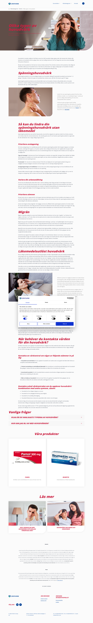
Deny (28, 323)
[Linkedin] (17, 604)
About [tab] (65, 302)
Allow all (65, 323)
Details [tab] (46, 302)
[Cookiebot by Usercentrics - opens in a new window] (68, 298)
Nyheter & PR (43, 600)
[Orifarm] (15, 596)
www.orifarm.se (60, 580)
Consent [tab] (27, 302)
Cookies (57, 602)
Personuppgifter (59, 600)
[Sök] (83, 3)
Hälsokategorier (14, 8)
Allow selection (46, 323)
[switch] (39, 319)
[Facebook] (20, 604)
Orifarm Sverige (44, 598)
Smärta (20, 8)
